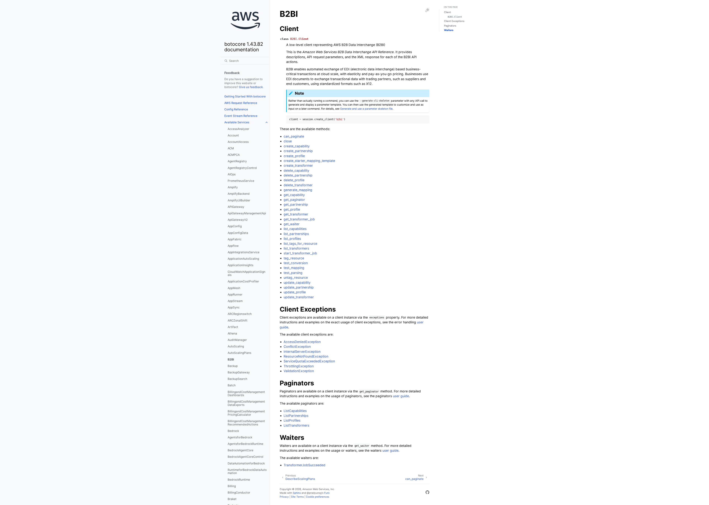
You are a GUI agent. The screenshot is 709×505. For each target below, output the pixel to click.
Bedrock (233, 431)
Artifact (233, 327)
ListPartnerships (296, 416)
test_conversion (296, 263)
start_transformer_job (300, 253)
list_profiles (292, 239)
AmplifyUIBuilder (239, 200)
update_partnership (299, 287)
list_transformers (296, 248)
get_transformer (296, 214)
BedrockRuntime (239, 479)
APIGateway (236, 207)
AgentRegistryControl (242, 168)
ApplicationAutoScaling (243, 258)
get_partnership (296, 204)
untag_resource (296, 277)
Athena (232, 333)
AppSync (234, 307)
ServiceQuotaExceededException (309, 361)
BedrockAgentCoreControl (245, 456)
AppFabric (235, 239)
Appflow (233, 246)
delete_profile (294, 180)
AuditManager (237, 340)
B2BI (231, 359)
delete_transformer (298, 185)
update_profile (295, 292)
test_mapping (294, 268)
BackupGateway (239, 372)
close (288, 141)
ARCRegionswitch (240, 314)
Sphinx (297, 492)
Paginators (450, 25)
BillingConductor (239, 492)
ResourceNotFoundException (306, 356)
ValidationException (299, 371)
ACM (231, 148)
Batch (232, 385)
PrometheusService (241, 181)
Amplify (233, 187)
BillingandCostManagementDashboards (246, 393)
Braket (232, 499)
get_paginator (294, 200)
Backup (233, 366)
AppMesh (234, 288)
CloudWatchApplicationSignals (246, 273)
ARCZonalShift (237, 320)
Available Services (236, 122)
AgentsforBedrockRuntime (245, 444)
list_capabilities (295, 229)
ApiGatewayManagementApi (247, 213)
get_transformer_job (299, 219)
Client (447, 12)
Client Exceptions (454, 21)
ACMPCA (234, 155)
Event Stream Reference (240, 116)
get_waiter (291, 224)
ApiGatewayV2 (238, 219)
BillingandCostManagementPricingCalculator (246, 413)
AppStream (235, 301)
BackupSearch (237, 379)
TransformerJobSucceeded (304, 465)
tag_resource (294, 258)
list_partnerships (296, 234)
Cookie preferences (317, 496)
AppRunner (235, 294)
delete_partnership (298, 175)
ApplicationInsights (240, 265)
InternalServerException (302, 351)
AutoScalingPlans (239, 353)
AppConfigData (238, 233)
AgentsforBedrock (240, 437)
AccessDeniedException (302, 342)
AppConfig (235, 226)
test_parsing (293, 273)
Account (233, 135)
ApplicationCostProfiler (243, 281)
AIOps (232, 174)
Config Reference (236, 109)
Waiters (448, 30)
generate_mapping (298, 190)
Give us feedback (251, 87)
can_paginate (294, 136)
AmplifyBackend (239, 193)
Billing (232, 486)
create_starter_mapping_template (309, 161)
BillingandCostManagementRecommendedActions (246, 422)
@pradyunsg (314, 492)
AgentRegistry (237, 161)
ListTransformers (296, 425)
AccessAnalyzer (238, 129)
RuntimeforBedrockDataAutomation (247, 471)
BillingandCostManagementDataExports (246, 403)
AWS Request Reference (240, 103)
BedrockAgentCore (240, 450)
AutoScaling (236, 346)
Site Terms (297, 496)
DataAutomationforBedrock (246, 463)
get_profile (292, 209)
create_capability (297, 146)
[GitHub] (427, 492)
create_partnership (298, 151)
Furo (327, 492)
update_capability (297, 282)
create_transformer (298, 165)
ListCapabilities (295, 411)
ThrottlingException (299, 366)
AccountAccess (238, 142)
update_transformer (299, 297)
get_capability (294, 195)
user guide (401, 396)
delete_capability (296, 170)
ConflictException (297, 346)
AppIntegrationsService (243, 252)
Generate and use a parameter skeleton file (366, 108)
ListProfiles (292, 420)
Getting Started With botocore (245, 96)
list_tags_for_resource (300, 243)
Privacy (284, 496)
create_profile (294, 156)
